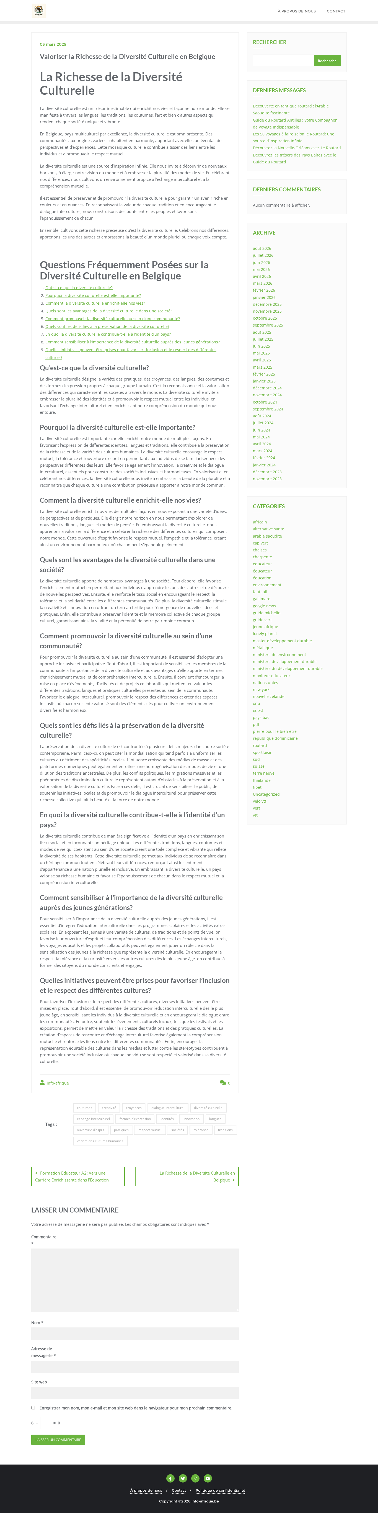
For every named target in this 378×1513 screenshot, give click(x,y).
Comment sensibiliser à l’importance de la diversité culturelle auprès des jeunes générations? (132, 342)
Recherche (327, 60)
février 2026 (264, 290)
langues (215, 1118)
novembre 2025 (267, 311)
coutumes (84, 1107)
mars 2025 (262, 367)
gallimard (262, 598)
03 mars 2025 (53, 44)
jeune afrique (265, 626)
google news (264, 605)
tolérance (201, 1129)
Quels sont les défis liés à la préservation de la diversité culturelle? (107, 326)
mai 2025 (261, 353)
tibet (257, 787)
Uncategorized (266, 794)
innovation (191, 1118)
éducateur (262, 571)
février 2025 (264, 374)
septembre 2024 (268, 409)
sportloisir (262, 752)
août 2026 (262, 248)
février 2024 (264, 457)
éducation (262, 577)
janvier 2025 (264, 381)
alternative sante (268, 528)
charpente (262, 556)
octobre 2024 (265, 402)
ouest (258, 710)
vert (256, 808)
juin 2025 (261, 346)
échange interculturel (93, 1118)
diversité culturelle (208, 1107)
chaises (260, 550)
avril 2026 (262, 276)
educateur (262, 563)
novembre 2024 (267, 394)
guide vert (262, 619)
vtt (255, 815)
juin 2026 (261, 262)
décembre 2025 (267, 304)
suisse (259, 766)
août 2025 (262, 332)
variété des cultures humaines (100, 1141)
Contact (179, 1490)
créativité (109, 1107)
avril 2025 (262, 360)
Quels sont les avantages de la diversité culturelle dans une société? (108, 311)
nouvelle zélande (268, 696)
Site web (39, 1381)
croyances (134, 1107)
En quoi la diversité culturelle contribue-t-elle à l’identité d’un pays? (108, 334)
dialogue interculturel (167, 1107)
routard (260, 745)
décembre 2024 (267, 388)
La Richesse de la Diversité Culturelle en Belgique (197, 1176)
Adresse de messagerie (43, 1352)
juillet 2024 (263, 422)
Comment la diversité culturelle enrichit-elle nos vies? (95, 303)
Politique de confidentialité (220, 1490)
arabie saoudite (267, 536)
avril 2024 (262, 443)
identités (167, 1118)
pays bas (261, 717)
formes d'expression (135, 1118)
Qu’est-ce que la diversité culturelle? (79, 287)
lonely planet (265, 633)
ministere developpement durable (285, 661)
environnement (267, 584)
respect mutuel (150, 1129)
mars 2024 (262, 450)
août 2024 (262, 415)
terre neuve (264, 773)
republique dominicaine (275, 738)
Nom (37, 1322)
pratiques (121, 1129)
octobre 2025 (265, 318)
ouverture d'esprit (90, 1129)
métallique (263, 647)
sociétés (177, 1129)
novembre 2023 (267, 478)
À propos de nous (146, 1490)
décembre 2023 (267, 471)
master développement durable (282, 640)
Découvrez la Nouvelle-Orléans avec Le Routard (297, 147)
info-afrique (57, 1083)
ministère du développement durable (288, 668)
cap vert (260, 543)
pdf (256, 724)
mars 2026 (262, 283)
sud (256, 759)
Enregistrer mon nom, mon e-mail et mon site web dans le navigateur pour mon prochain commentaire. (136, 1408)
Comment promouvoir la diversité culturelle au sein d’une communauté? (112, 318)
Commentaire (43, 1240)
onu (256, 703)
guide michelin (267, 612)
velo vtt (259, 801)
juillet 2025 (263, 339)
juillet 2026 (263, 255)
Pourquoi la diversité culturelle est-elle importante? (93, 295)
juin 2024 (261, 430)
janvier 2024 (264, 464)
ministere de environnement (279, 654)
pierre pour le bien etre (275, 731)
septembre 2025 (268, 325)
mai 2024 (261, 437)
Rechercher (269, 43)
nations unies (265, 682)
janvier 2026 (264, 297)
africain (260, 522)
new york (261, 689)
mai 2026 (261, 269)
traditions (225, 1129)
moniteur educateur (271, 675)
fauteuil (260, 591)
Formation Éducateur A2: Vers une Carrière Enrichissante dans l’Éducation (72, 1176)
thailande (262, 780)
